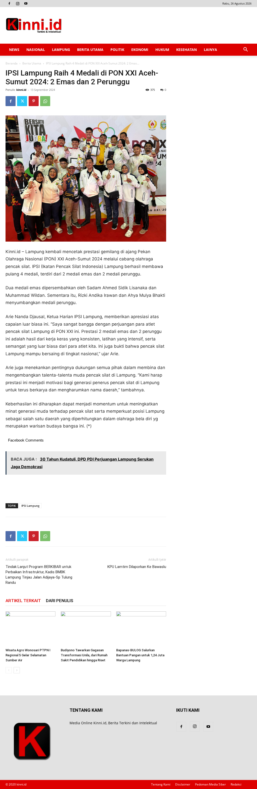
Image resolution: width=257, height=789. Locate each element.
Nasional (35, 49)
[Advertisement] (160, 25)
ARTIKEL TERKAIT (23, 600)
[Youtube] (26, 3)
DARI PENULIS (59, 600)
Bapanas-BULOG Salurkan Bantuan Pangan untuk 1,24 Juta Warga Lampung (140, 655)
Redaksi (236, 784)
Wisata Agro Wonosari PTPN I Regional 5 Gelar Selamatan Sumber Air (28, 655)
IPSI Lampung (30, 506)
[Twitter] (22, 101)
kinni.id (21, 90)
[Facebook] (9, 3)
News (14, 49)
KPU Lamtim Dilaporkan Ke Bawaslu (136, 566)
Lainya (210, 49)
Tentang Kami (160, 784)
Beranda (12, 63)
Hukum (162, 49)
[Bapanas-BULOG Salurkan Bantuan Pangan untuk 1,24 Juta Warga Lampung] (141, 628)
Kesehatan (186, 49)
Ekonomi (139, 49)
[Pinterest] (34, 101)
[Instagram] (17, 3)
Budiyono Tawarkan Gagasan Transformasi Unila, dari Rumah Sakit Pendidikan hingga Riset (84, 655)
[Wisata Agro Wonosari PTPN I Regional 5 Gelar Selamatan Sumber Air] (30, 628)
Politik (117, 49)
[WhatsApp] (45, 101)
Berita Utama (90, 49)
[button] (245, 50)
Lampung (61, 49)
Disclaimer (182, 784)
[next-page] (17, 670)
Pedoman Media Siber (210, 784)
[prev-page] (9, 670)
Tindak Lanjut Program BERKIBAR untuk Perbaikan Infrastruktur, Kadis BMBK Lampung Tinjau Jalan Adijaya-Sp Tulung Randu (39, 574)
